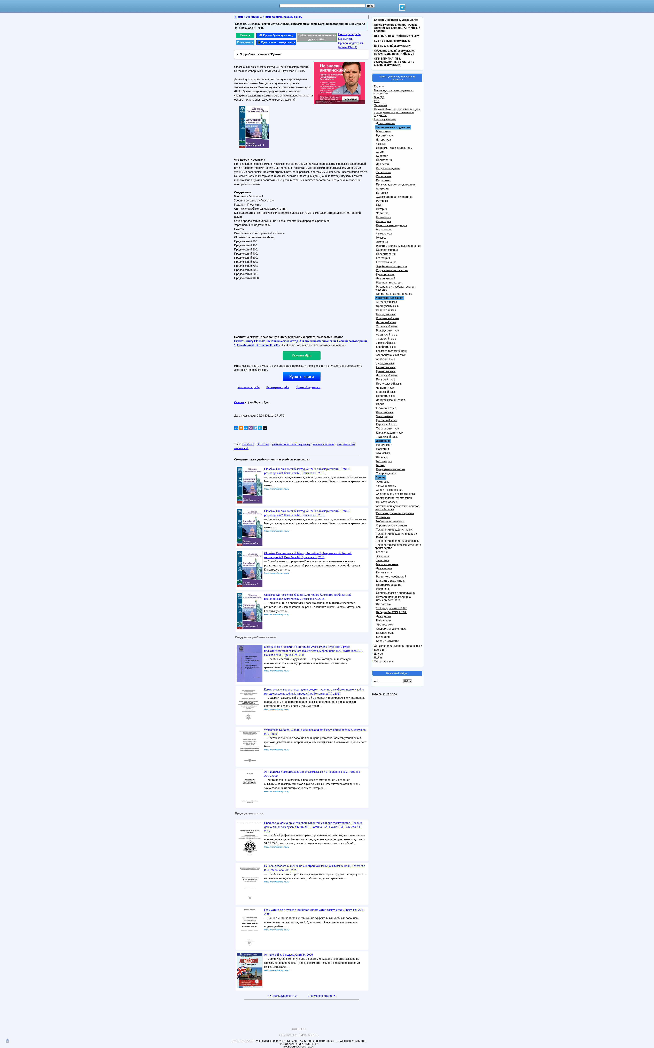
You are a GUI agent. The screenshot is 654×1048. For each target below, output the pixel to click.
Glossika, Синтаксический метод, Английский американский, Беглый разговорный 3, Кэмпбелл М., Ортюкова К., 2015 (307, 471)
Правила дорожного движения (395, 184)
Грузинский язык (386, 420)
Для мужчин (383, 616)
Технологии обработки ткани (394, 529)
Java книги (382, 560)
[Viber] (250, 428)
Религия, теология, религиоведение (398, 245)
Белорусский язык (387, 330)
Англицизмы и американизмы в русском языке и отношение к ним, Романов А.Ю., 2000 (312, 773)
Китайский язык (386, 408)
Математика (383, 131)
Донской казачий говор (390, 400)
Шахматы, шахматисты (390, 580)
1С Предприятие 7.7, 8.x (391, 608)
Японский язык (385, 395)
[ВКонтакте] (236, 428)
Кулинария (383, 636)
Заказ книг (382, 556)
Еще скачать (245, 42)
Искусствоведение (388, 168)
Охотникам (383, 517)
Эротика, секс (384, 624)
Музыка (381, 237)
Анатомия (382, 188)
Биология (382, 156)
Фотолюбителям (386, 485)
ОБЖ (379, 205)
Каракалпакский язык (389, 432)
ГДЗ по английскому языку (392, 40)
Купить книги (301, 377)
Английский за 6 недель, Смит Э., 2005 (288, 954)
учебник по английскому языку (291, 444)
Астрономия (384, 229)
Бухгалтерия (384, 461)
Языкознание (384, 416)
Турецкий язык (385, 363)
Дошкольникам (385, 123)
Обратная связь (384, 661)
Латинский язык (386, 322)
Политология (384, 160)
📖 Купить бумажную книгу (276, 35)
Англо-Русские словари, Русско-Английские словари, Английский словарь (397, 27)
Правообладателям (308, 387)
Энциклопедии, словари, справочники (398, 645)
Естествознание (386, 262)
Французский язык (387, 306)
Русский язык (384, 135)
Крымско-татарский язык (391, 351)
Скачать (245, 35)
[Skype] (260, 428)
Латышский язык (386, 375)
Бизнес (380, 465)
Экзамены (380, 105)
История (381, 209)
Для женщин (384, 568)
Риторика (382, 200)
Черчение (382, 213)
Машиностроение (387, 564)
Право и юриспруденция (391, 225)
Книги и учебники (385, 119)
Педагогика (383, 180)
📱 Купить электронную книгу (276, 42)
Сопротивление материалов (394, 293)
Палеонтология (386, 254)
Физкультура (384, 233)
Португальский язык (388, 383)
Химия (380, 151)
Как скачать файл (249, 387)
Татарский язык (386, 338)
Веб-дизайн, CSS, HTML (391, 612)
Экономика (383, 453)
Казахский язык (385, 367)
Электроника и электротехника (395, 493)
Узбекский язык (385, 342)
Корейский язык (386, 346)
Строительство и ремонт (391, 525)
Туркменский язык (387, 428)
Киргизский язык (386, 424)
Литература (383, 139)
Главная (379, 86)
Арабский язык (385, 359)
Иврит (380, 404)
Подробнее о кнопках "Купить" (261, 54)
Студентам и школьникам (392, 270)
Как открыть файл (349, 34)
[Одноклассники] (241, 428)
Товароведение (386, 473)
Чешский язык (385, 387)
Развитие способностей (391, 576)
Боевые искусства (387, 640)
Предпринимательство (390, 469)
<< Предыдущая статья (282, 995)
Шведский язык (385, 391)
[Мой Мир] (246, 428)
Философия (383, 221)
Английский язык (386, 301)
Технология (383, 172)
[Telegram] (255, 428)
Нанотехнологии (386, 502)
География (383, 258)
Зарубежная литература (391, 266)
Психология (383, 217)
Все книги (380, 649)
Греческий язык (385, 371)
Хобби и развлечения (389, 489)
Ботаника (382, 192)
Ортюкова (263, 444)
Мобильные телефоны (390, 521)
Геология (382, 552)
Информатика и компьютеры (394, 147)
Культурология (385, 274)
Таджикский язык (387, 436)
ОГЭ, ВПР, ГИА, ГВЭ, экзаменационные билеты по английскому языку (394, 61)
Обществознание (387, 249)
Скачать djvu (301, 355)
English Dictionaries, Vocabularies (396, 19)
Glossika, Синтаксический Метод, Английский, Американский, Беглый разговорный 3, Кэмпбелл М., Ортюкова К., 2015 (308, 555)
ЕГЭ (376, 101)
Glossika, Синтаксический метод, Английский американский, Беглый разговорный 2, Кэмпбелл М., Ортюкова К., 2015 (307, 513)
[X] (265, 428)
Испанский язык (386, 310)
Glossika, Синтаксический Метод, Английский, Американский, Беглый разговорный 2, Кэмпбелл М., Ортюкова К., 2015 (308, 596)
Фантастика (383, 604)
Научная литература (389, 282)
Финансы (382, 457)
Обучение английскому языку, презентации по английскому (394, 52)
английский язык (323, 444)
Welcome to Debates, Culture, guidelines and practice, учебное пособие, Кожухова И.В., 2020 (315, 731)
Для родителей (385, 278)
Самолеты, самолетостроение (395, 513)
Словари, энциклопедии (391, 628)
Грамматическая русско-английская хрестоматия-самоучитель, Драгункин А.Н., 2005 (314, 911)
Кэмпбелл (248, 444)
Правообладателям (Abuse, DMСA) (350, 45)
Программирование (388, 584)
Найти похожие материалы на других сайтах (317, 37)
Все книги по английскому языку (396, 35)
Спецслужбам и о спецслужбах (395, 592)
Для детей (382, 164)
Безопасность (385, 632)
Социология (383, 176)
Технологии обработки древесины (397, 540)
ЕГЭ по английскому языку (392, 45)
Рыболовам (383, 620)
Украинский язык (386, 326)
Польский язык (385, 379)
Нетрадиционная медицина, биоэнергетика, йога (393, 599)
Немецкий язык (385, 314)
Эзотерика (382, 481)
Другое (378, 653)
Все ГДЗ (379, 97)
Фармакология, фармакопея (394, 498)
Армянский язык (386, 334)
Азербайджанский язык (391, 355)
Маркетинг (382, 449)
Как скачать (345, 38)
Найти (378, 657)
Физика (380, 143)
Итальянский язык (387, 318)
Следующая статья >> (322, 995)
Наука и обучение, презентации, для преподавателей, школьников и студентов (397, 112)
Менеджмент (384, 444)
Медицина (382, 588)
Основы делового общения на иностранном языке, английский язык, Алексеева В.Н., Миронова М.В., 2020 (314, 868)
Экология (382, 241)
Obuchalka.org (243, 1040)
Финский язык (384, 412)
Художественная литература (394, 196)
